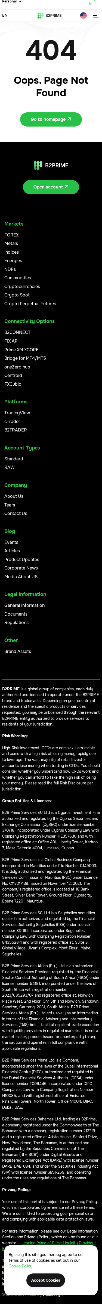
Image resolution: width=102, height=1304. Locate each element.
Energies (13, 260)
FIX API (11, 341)
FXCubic (12, 384)
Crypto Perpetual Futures (30, 304)
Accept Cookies (45, 1280)
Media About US (21, 577)
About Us (13, 496)
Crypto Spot (17, 295)
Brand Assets (17, 651)
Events (11, 542)
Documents (15, 614)
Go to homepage (51, 119)
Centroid (13, 375)
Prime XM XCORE (21, 350)
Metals (11, 243)
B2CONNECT (17, 332)
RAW (9, 467)
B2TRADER (15, 430)
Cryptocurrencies (22, 286)
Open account (51, 187)
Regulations (16, 622)
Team (9, 505)
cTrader (12, 421)
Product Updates (21, 559)
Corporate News (21, 568)
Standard (13, 459)
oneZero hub (17, 367)
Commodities (17, 278)
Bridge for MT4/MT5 (25, 358)
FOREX (11, 235)
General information (24, 605)
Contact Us (15, 513)
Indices (11, 252)
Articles (12, 551)
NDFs (10, 269)
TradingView (17, 413)
